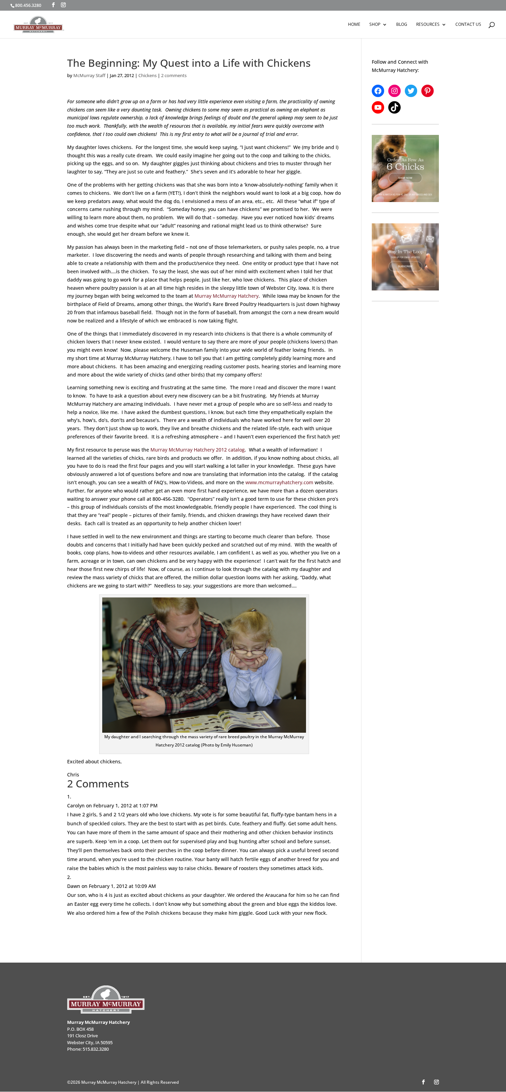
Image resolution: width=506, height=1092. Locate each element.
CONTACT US (468, 24)
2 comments (174, 75)
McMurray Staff (89, 75)
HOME (354, 24)
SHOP (374, 24)
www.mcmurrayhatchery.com (279, 482)
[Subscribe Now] (405, 256)
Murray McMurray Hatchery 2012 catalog (197, 449)
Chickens (147, 75)
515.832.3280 (96, 1049)
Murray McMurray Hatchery (226, 296)
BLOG (401, 24)
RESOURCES (428, 24)
